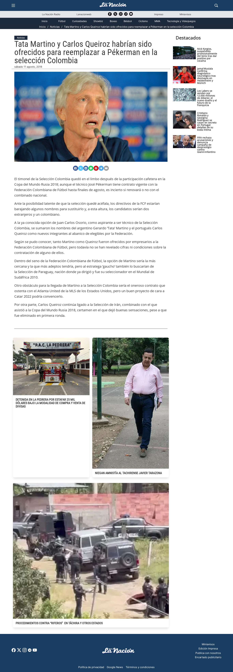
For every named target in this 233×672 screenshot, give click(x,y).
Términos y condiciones (140, 667)
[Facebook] (75, 168)
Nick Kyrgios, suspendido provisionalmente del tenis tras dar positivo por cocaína (207, 54)
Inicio (44, 21)
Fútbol (61, 21)
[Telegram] (101, 168)
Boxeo (113, 21)
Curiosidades (79, 21)
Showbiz (98, 21)
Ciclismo (143, 21)
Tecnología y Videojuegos (181, 21)
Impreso (158, 14)
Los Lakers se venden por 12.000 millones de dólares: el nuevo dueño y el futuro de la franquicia (207, 98)
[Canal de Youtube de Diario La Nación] (131, 15)
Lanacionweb (84, 14)
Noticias (55, 26)
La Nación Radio (51, 14)
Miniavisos (185, 14)
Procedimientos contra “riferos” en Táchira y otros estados (59, 623)
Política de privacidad (91, 667)
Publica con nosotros (208, 653)
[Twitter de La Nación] (115, 15)
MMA (157, 21)
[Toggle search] (216, 5)
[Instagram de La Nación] (121, 15)
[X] (80, 168)
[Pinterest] (96, 168)
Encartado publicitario (208, 657)
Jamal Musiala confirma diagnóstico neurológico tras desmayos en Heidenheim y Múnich (206, 76)
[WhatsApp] (90, 168)
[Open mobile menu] (13, 5)
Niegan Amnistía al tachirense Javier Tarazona (128, 473)
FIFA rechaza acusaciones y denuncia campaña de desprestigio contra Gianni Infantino (206, 145)
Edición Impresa (208, 648)
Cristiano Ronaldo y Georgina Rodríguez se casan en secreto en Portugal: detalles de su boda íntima (206, 121)
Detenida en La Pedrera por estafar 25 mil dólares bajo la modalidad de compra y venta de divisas (50, 403)
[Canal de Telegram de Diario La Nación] (126, 14)
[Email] (106, 168)
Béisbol (128, 21)
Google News (115, 667)
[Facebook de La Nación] (14, 651)
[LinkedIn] (85, 168)
